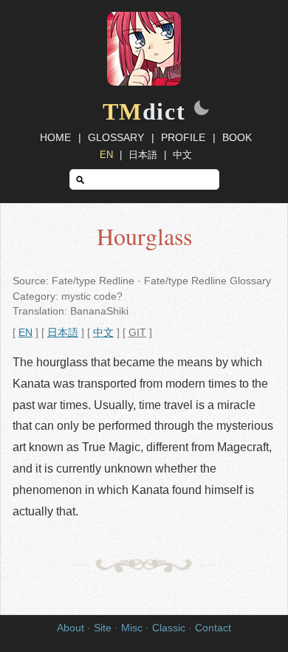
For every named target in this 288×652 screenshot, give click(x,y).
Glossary (116, 137)
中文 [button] (103, 332)
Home (55, 137)
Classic (168, 628)
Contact (213, 628)
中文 (182, 154)
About (70, 628)
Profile (183, 137)
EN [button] (25, 332)
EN (106, 154)
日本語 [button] (62, 332)
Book (237, 137)
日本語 (142, 154)
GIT (137, 332)
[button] (201, 109)
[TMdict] (144, 82)
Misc (132, 628)
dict (144, 111)
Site (103, 628)
